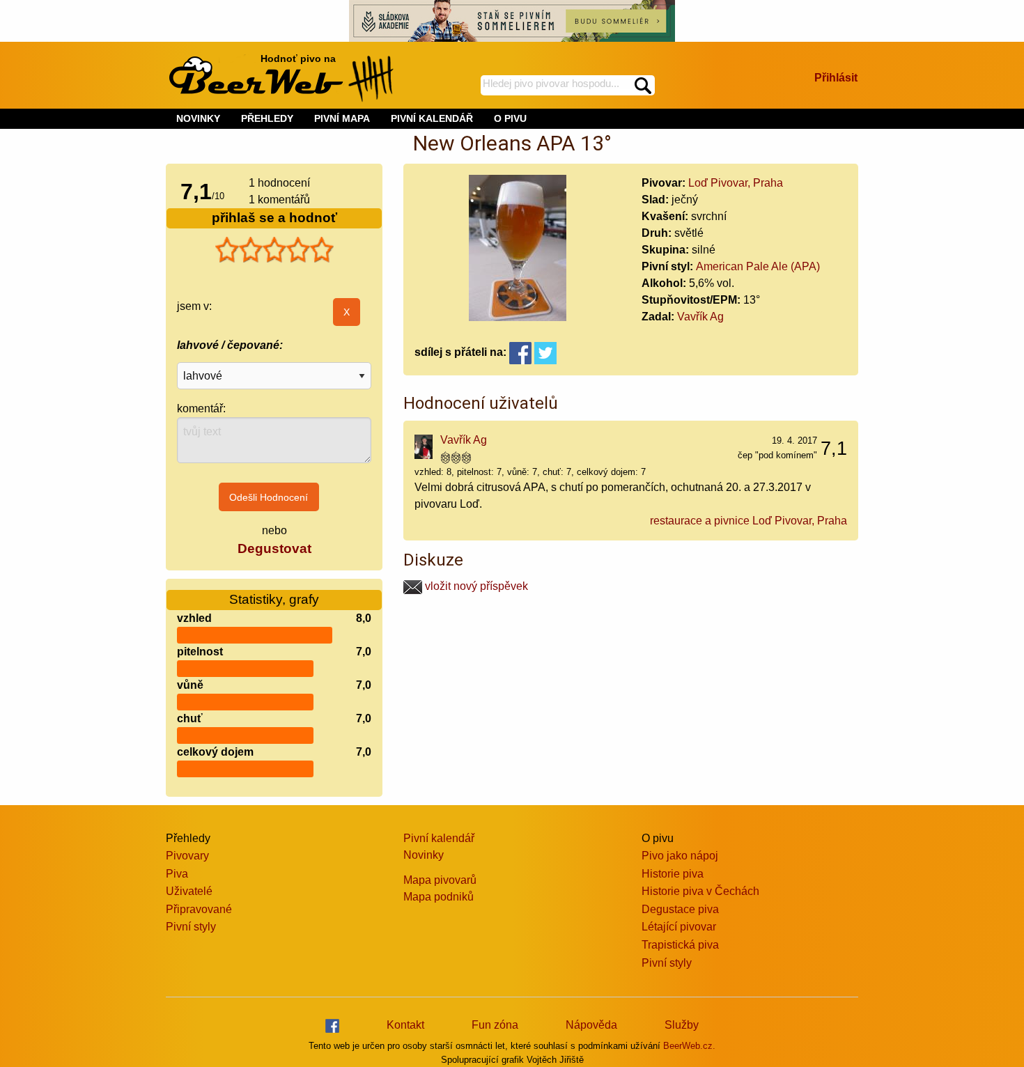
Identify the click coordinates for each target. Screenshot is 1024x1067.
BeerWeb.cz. (689, 1046)
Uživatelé (189, 891)
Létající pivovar (679, 927)
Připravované (199, 909)
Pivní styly (191, 927)
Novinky (423, 855)
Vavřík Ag (700, 316)
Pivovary (187, 856)
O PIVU (510, 118)
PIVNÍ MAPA (342, 118)
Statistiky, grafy (274, 599)
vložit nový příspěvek (475, 586)
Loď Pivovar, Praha (735, 183)
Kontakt (405, 1025)
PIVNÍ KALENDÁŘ (432, 118)
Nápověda (591, 1025)
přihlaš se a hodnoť (274, 217)
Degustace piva (680, 909)
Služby (682, 1025)
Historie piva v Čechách (700, 891)
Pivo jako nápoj (680, 856)
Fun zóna (495, 1025)
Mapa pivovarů (439, 880)
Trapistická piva (680, 945)
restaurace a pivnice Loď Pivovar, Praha (748, 521)
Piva (177, 874)
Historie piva (673, 874)
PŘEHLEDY (267, 118)
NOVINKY (198, 118)
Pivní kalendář (438, 838)
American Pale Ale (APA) (758, 266)
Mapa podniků (438, 897)
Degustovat (274, 548)
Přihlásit (836, 78)
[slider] (274, 250)
